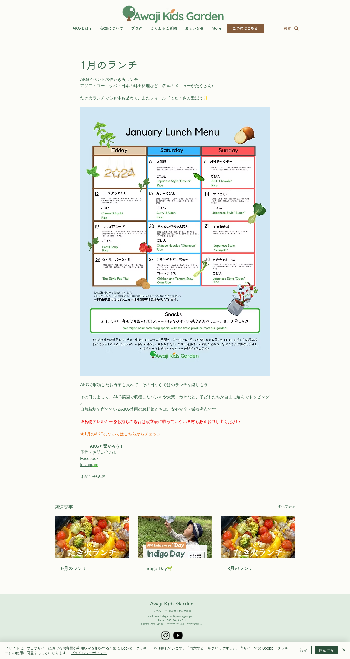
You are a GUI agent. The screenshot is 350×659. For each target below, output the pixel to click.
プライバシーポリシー (89, 652)
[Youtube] (178, 635)
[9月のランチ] (92, 537)
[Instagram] (165, 635)
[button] (111, 28)
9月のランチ (74, 568)
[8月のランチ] (258, 537)
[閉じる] (344, 650)
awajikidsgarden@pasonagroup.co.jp (176, 616)
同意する (326, 650)
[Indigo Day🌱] (175, 537)
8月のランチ (240, 568)
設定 (303, 650)
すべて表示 (286, 506)
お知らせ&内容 (93, 477)
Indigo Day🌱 (158, 568)
